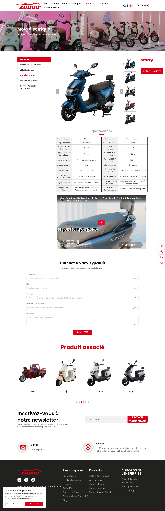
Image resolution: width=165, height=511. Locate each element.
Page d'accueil (51, 3)
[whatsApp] (161, 251)
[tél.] (161, 246)
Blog (65, 500)
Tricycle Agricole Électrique (28, 87)
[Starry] (89, 91)
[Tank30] (99, 373)
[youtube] (33, 480)
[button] (77, 402)
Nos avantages (129, 490)
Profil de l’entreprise (72, 3)
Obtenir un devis (152, 71)
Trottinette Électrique (30, 65)
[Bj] (66, 373)
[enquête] (161, 262)
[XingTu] (133, 373)
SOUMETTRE (82, 332)
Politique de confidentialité (75, 496)
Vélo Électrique (27, 70)
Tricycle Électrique (28, 80)
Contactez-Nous (52, 7)
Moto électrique (49, 34)
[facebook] (26, 480)
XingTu (132, 391)
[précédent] (57, 91)
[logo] (28, 5)
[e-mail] (161, 257)
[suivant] (121, 91)
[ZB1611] (32, 373)
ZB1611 (32, 391)
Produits (90, 3)
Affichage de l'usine (131, 486)
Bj (66, 391)
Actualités (102, 3)
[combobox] (32, 298)
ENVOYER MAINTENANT (137, 419)
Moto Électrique (27, 75)
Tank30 (99, 391)
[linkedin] (19, 480)
